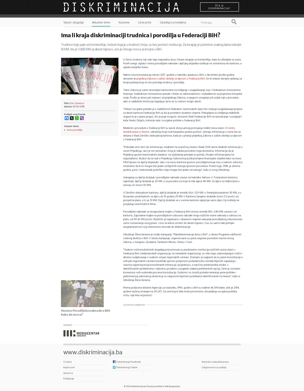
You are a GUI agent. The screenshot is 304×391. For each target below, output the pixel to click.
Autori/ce (68, 373)
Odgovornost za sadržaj (214, 367)
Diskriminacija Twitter (127, 367)
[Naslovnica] (121, 7)
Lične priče (144, 22)
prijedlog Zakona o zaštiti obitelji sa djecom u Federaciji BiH (170, 78)
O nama (67, 361)
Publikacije (68, 378)
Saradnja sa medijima (173, 22)
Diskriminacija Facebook (128, 361)
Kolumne (124, 22)
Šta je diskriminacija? (219, 7)
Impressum (69, 367)
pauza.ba (176, 386)
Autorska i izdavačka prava (215, 361)
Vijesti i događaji (73, 22)
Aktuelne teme (101, 22)
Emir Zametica (77, 103)
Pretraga (236, 22)
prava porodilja (74, 129)
